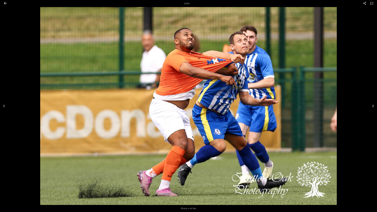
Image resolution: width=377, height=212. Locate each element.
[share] (364, 3)
